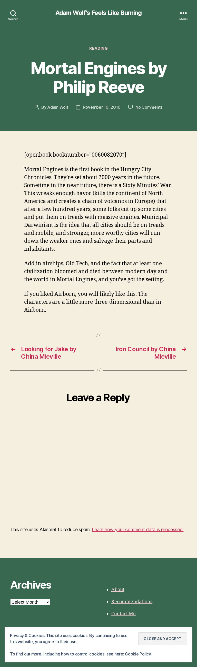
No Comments (148, 107)
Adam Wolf (57, 107)
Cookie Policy (138, 653)
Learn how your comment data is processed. (137, 529)
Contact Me (123, 614)
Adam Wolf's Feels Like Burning (98, 13)
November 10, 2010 (102, 107)
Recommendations (131, 602)
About (117, 590)
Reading (98, 48)
